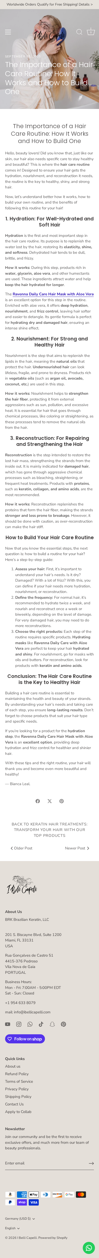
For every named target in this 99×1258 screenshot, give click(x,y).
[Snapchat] (52, 1023)
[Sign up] (91, 1163)
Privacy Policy (17, 1089)
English (10, 1228)
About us (12, 1066)
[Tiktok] (41, 1023)
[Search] (79, 32)
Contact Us (14, 1104)
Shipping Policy (18, 1096)
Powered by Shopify (53, 1238)
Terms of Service (19, 1081)
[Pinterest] (63, 1023)
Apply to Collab (18, 1111)
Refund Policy (17, 1073)
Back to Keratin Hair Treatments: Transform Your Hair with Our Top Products (50, 830)
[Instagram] (18, 1023)
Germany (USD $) (18, 1219)
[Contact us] (89, 1248)
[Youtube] (7, 1023)
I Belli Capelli (27, 1238)
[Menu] (8, 32)
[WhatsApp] (29, 1023)
